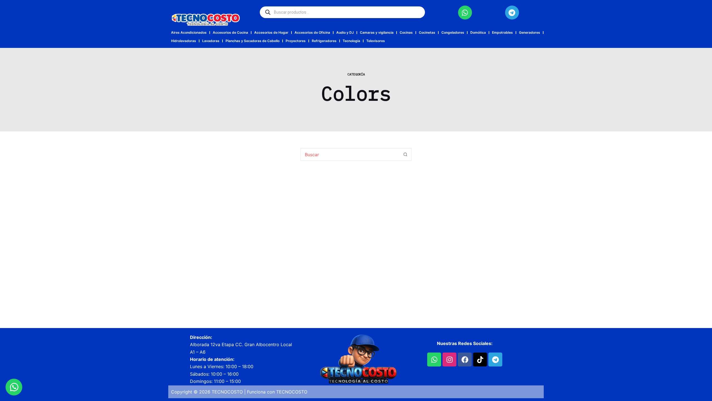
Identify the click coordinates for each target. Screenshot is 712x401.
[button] (14, 387)
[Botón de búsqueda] (405, 154)
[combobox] (350, 154)
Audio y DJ (345, 32)
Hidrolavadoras (183, 41)
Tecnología (351, 41)
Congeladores (452, 32)
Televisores (375, 41)
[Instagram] (449, 359)
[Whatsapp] (465, 12)
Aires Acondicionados (189, 32)
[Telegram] (512, 12)
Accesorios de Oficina (312, 32)
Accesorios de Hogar (271, 32)
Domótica (478, 32)
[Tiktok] (480, 359)
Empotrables (502, 32)
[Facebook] (465, 359)
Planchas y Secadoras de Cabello (253, 41)
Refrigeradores (324, 41)
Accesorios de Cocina (230, 32)
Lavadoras (210, 41)
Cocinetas (427, 32)
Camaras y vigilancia (377, 32)
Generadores (529, 32)
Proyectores (296, 41)
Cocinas (406, 32)
